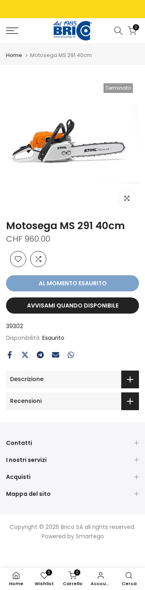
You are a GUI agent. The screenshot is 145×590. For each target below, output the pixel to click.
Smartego (90, 536)
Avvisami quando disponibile (72, 305)
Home (14, 55)
